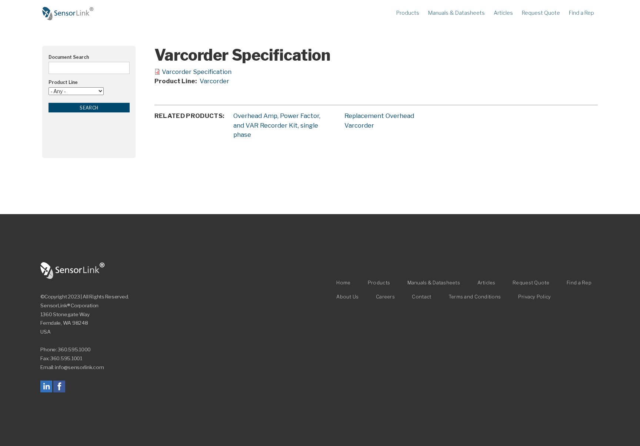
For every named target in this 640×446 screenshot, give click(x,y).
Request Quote (541, 13)
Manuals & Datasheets (456, 13)
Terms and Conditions (475, 297)
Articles (503, 13)
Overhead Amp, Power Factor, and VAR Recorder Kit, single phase (276, 125)
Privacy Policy (534, 297)
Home (68, 13)
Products (407, 13)
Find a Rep (581, 13)
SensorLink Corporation (72, 270)
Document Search (69, 57)
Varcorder (214, 81)
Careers (385, 297)
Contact (421, 297)
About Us (347, 297)
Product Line (63, 82)
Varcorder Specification (196, 71)
